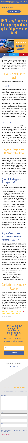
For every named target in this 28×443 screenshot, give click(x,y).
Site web (2, 423)
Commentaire (3, 395)
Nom (2, 412)
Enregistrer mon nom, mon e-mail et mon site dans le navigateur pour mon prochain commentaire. (14, 431)
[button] (24, 7)
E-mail (2, 418)
